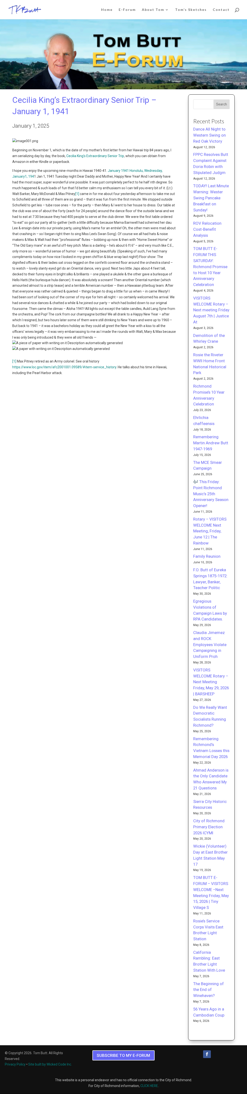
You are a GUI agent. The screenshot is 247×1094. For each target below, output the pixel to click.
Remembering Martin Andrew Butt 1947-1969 (210, 442)
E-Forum (127, 10)
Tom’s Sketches (191, 10)
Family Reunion (206, 556)
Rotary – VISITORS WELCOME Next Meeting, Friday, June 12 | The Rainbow (209, 531)
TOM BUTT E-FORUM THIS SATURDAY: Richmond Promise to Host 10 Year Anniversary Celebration (210, 266)
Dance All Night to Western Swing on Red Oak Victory (209, 135)
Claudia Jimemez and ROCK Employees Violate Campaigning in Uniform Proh (209, 644)
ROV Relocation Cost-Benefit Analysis (207, 229)
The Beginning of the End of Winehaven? (208, 989)
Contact (221, 10)
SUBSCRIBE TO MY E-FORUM (123, 1055)
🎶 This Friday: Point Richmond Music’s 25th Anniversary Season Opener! (210, 493)
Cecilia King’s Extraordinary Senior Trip (95, 156)
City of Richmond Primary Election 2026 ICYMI (209, 826)
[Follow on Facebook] (207, 1054)
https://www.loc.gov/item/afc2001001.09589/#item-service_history (64, 367)
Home (107, 10)
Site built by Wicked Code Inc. (50, 1064)
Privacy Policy (15, 1064)
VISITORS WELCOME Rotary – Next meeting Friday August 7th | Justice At (211, 310)
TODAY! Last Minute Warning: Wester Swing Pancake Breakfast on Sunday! (211, 197)
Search (221, 104)
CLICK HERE (149, 1086)
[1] (77, 194)
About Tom (153, 10)
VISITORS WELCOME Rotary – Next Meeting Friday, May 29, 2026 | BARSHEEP (211, 682)
